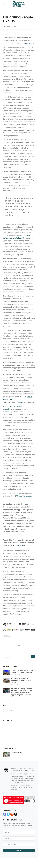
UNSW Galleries (16, 752)
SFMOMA (19, 402)
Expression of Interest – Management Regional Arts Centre (21, 681)
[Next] (32, 801)
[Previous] (6, 801)
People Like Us (28, 43)
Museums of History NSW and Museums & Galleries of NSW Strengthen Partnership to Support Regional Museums (21, 692)
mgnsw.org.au (19, 545)
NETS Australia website (23, 496)
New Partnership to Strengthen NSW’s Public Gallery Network (22, 671)
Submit (19, 850)
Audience (7, 636)
